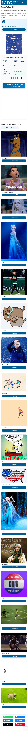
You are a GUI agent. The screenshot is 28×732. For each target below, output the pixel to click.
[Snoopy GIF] (14, 447)
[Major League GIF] (14, 642)
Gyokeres (4, 296)
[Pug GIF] (14, 695)
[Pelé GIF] (14, 614)
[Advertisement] (14, 104)
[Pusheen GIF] (14, 316)
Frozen (3, 531)
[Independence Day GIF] (14, 476)
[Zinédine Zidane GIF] (14, 350)
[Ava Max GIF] (14, 206)
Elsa (3, 262)
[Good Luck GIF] (14, 550)
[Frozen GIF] (14, 511)
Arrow (3, 681)
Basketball (4, 393)
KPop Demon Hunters (7, 192)
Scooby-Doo (5, 158)
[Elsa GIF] (14, 241)
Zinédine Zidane (6, 364)
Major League (5, 653)
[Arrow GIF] (14, 670)
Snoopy (4, 461)
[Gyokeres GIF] (14, 282)
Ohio (3, 598)
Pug (3, 704)
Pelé (3, 626)
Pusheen (4, 330)
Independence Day (6, 485)
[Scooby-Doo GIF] (14, 144)
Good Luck (5, 564)
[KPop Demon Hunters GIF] (14, 178)
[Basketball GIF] (14, 382)
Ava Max (4, 215)
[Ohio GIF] (14, 584)
